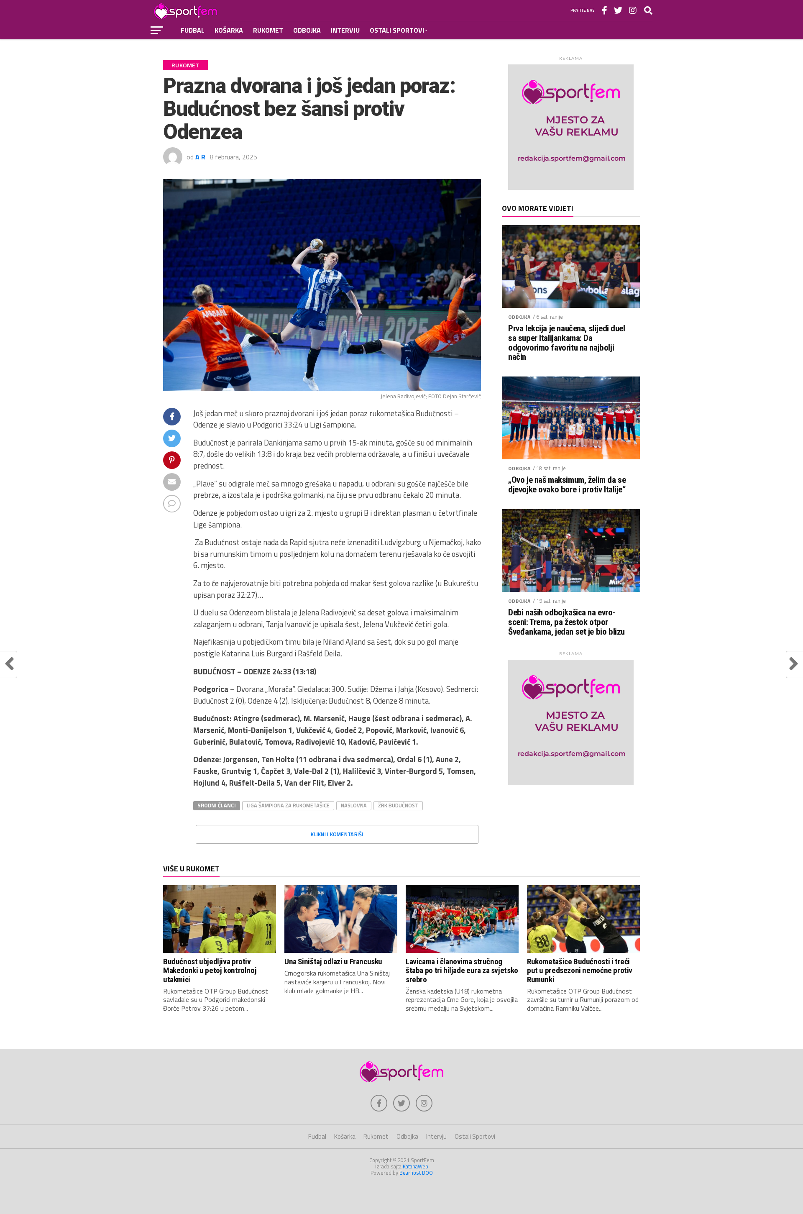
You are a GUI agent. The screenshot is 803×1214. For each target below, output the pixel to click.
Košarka (229, 30)
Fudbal (193, 30)
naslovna (354, 805)
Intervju (345, 30)
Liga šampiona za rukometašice (288, 805)
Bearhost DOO (416, 1172)
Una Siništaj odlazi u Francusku (333, 961)
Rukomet (268, 30)
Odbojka (307, 30)
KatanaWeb (415, 1166)
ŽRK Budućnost (398, 805)
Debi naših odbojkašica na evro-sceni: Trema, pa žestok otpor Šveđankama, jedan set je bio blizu (566, 622)
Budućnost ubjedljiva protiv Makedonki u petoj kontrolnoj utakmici (209, 970)
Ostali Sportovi (397, 30)
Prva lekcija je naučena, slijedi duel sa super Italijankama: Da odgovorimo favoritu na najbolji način (566, 343)
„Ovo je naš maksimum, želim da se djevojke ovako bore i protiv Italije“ (567, 484)
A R (200, 157)
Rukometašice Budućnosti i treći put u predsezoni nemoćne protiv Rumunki (579, 970)
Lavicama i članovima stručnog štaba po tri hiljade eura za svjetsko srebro (462, 970)
